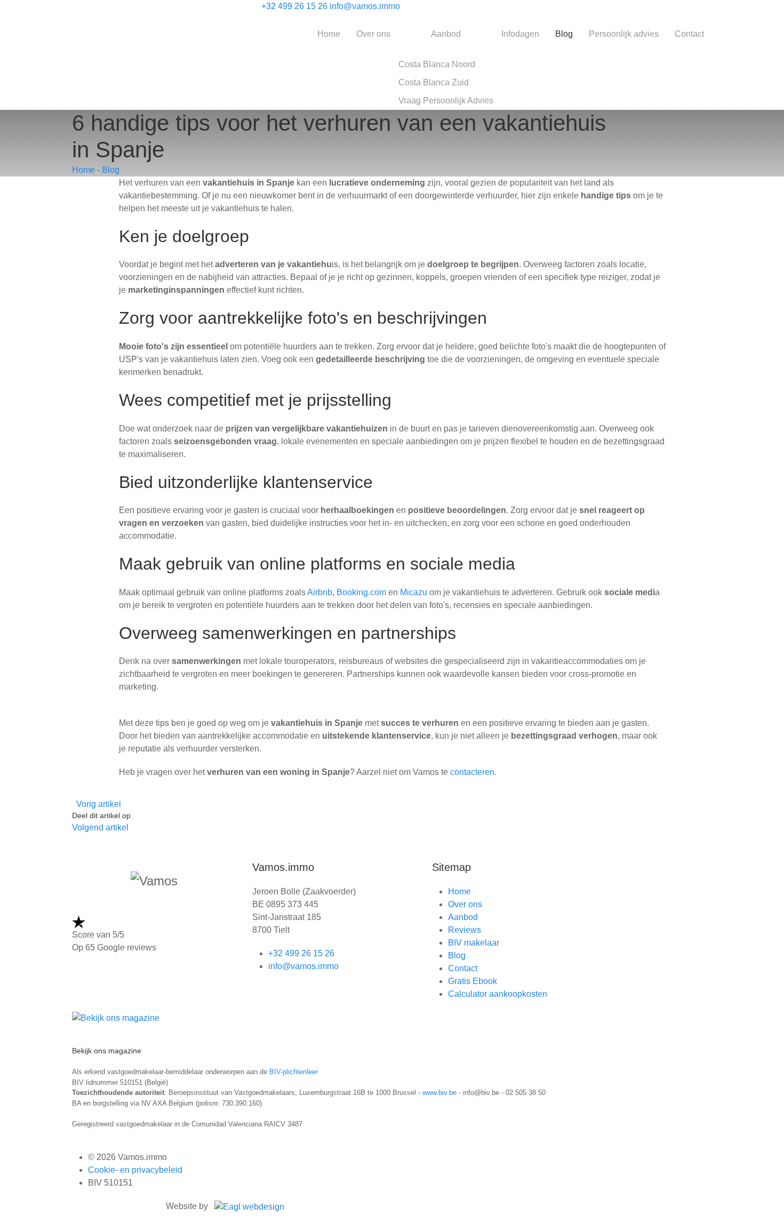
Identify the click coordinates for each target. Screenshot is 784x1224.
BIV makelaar (473, 942)
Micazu (413, 592)
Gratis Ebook (472, 981)
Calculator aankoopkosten (497, 993)
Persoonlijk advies (624, 33)
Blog (564, 33)
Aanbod (446, 33)
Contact (689, 33)
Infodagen (520, 33)
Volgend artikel (100, 827)
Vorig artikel (98, 804)
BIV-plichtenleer (293, 1072)
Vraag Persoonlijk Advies (445, 100)
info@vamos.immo (365, 6)
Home (328, 33)
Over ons (373, 33)
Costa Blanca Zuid (433, 82)
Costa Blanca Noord (436, 64)
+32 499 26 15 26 (294, 6)
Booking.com (361, 592)
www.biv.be (439, 1093)
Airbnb (319, 592)
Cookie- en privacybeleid (135, 1169)
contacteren (472, 772)
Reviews (464, 929)
